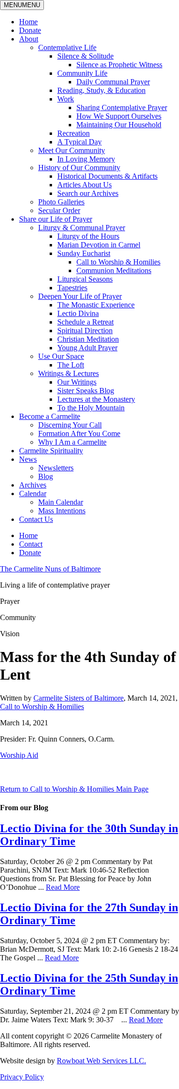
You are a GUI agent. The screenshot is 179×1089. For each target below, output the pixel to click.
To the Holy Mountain (91, 408)
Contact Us (36, 519)
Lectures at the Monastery (96, 399)
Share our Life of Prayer (55, 219)
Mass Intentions (61, 511)
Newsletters (56, 468)
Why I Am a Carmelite (72, 442)
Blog (45, 476)
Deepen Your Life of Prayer (80, 296)
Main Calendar (60, 502)
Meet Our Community (71, 150)
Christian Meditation (88, 339)
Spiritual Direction (85, 330)
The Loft (70, 365)
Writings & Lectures (68, 373)
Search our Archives (87, 193)
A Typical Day (79, 142)
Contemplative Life (67, 47)
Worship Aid (19, 755)
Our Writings (76, 382)
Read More (63, 887)
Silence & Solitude (85, 56)
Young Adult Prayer (87, 348)
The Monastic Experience (96, 305)
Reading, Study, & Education (101, 90)
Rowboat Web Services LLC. (101, 1061)
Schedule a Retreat (85, 322)
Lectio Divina (78, 313)
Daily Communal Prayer (113, 82)
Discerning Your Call (70, 425)
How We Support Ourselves (118, 116)
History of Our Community (79, 167)
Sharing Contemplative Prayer (121, 107)
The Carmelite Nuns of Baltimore (50, 569)
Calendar (32, 493)
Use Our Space (61, 356)
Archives (32, 485)
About (28, 39)
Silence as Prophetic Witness (119, 65)
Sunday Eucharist (83, 253)
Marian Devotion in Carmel (98, 245)
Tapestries (72, 288)
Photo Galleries (61, 202)
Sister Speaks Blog (85, 391)
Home (28, 22)
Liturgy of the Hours (88, 236)
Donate (30, 30)
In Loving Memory (86, 159)
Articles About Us (84, 185)
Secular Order (59, 210)
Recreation (73, 133)
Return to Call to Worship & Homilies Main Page (74, 789)
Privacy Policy (22, 1077)
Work (65, 99)
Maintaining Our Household (118, 125)
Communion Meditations (113, 270)
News (28, 459)
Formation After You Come (79, 433)
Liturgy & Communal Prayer (81, 228)
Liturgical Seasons (85, 279)
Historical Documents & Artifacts (107, 176)
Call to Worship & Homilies (118, 262)
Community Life (82, 73)
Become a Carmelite (49, 416)
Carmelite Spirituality (51, 451)
